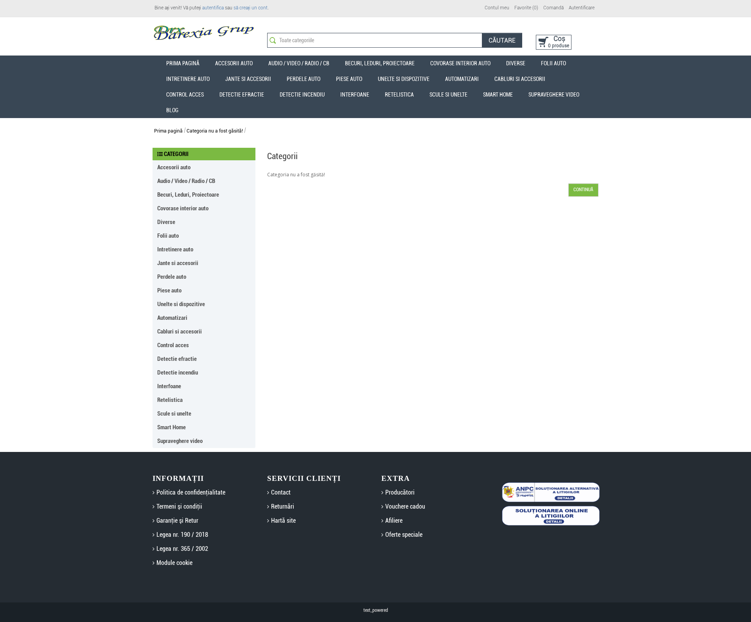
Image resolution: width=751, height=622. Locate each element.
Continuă (583, 189)
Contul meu (497, 8)
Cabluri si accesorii (519, 79)
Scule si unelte (448, 94)
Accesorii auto (234, 63)
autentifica (213, 8)
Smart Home (498, 94)
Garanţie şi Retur (177, 520)
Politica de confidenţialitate (190, 492)
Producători (400, 492)
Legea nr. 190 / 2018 (182, 534)
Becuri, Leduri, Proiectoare (380, 63)
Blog (172, 110)
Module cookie (174, 562)
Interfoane (354, 94)
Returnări (282, 506)
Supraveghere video (553, 94)
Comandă (553, 8)
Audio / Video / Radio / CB (298, 63)
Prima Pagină (182, 63)
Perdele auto (303, 79)
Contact (281, 492)
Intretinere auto (188, 79)
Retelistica (399, 94)
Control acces (185, 94)
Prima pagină (168, 131)
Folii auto (553, 63)
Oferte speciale (403, 534)
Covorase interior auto (460, 63)
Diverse (515, 63)
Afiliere (393, 520)
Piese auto (349, 79)
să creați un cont (251, 8)
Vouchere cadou (405, 506)
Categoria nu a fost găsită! (215, 131)
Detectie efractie (241, 94)
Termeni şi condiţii (179, 506)
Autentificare (582, 8)
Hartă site (283, 520)
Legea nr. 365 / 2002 (182, 548)
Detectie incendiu (302, 94)
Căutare (502, 40)
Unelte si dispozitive (403, 79)
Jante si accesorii (248, 79)
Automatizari (462, 79)
